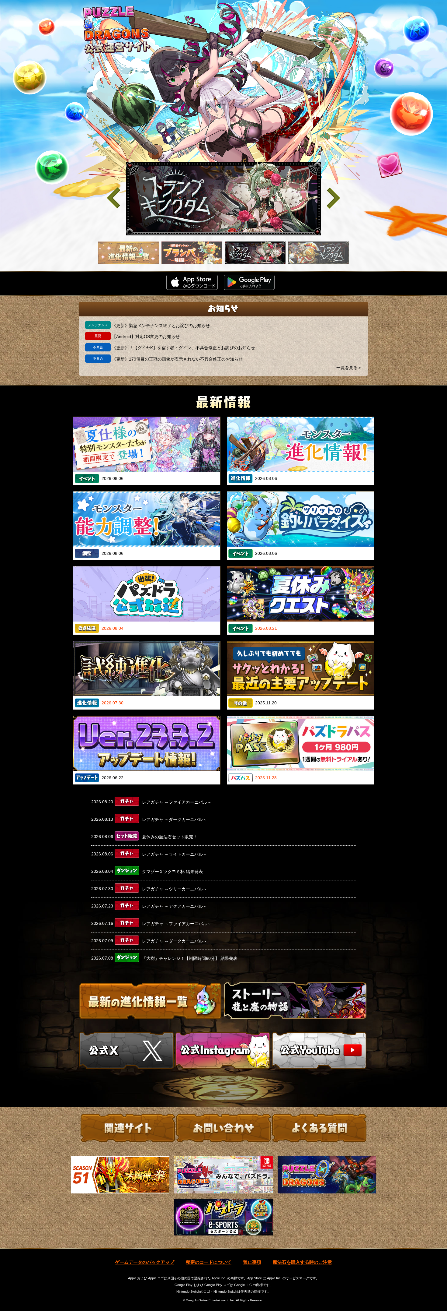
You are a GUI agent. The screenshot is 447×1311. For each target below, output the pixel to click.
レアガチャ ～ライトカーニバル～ (174, 854)
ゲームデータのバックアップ (144, 1262)
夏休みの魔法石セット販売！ (169, 836)
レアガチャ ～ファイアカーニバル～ (176, 802)
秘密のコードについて (208, 1262)
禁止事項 (252, 1262)
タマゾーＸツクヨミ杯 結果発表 (172, 871)
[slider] (223, 198)
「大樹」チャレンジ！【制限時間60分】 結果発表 (189, 958)
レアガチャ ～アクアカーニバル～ (174, 906)
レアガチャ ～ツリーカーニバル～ (174, 888)
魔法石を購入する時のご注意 (302, 1262)
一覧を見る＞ (349, 367)
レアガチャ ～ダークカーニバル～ (174, 819)
